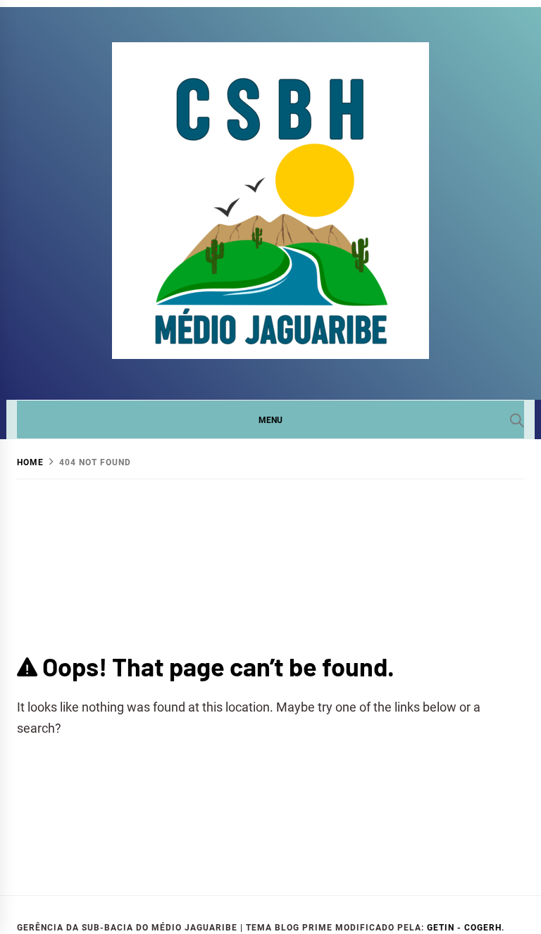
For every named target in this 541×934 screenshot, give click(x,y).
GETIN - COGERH (464, 928)
